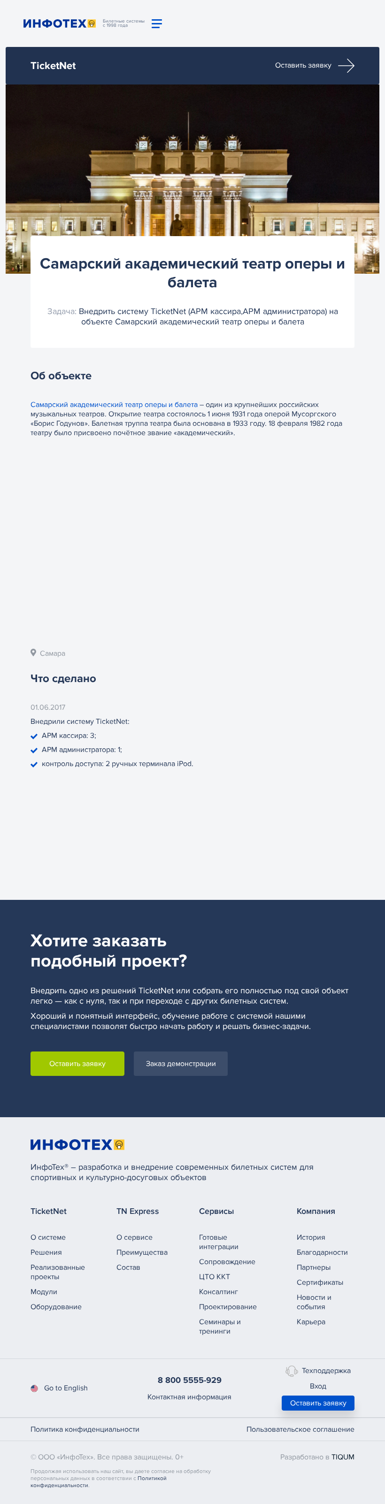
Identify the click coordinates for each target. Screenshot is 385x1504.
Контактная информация (189, 1397)
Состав (128, 1267)
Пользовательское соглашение (300, 1429)
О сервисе (134, 1237)
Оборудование (56, 1307)
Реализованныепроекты (58, 1272)
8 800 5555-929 (190, 1380)
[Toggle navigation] (157, 23)
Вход (318, 1386)
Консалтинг (218, 1292)
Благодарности (322, 1252)
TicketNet (53, 66)
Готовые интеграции (219, 1242)
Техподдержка (326, 1370)
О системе (48, 1237)
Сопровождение (227, 1261)
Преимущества (142, 1252)
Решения (46, 1252)
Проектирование (228, 1307)
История (311, 1237)
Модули (44, 1292)
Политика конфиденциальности (85, 1429)
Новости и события (314, 1302)
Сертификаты (320, 1282)
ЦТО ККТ (214, 1276)
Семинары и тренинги (220, 1326)
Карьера (311, 1322)
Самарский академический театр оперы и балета (115, 404)
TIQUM (342, 1457)
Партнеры (314, 1267)
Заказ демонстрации (181, 1063)
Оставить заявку (304, 65)
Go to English (66, 1388)
